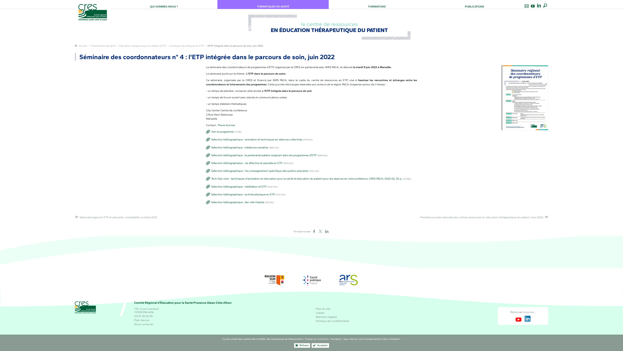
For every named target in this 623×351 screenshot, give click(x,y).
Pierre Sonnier (226, 125)
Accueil (83, 45)
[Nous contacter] (527, 4)
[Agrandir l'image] (524, 97)
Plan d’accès (141, 320)
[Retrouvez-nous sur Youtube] (533, 4)
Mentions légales (326, 316)
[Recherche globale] (545, 4)
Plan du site (323, 308)
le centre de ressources (329, 27)
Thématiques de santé (103, 45)
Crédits (320, 312)
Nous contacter (143, 324)
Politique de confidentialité (332, 321)
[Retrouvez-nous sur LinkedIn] (539, 4)
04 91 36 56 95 (143, 316)
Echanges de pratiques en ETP (187, 45)
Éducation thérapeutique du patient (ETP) (142, 45)
